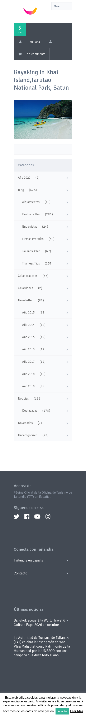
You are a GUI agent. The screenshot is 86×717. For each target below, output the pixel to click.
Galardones (25, 288)
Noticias (23, 398)
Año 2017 (28, 362)
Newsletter (25, 300)
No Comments (36, 54)
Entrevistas (29, 226)
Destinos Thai (31, 214)
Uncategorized (28, 435)
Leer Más (76, 711)
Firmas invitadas (33, 239)
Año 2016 (28, 349)
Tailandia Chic (31, 251)
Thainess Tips (31, 263)
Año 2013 (28, 312)
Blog (21, 190)
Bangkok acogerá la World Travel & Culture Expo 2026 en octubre (39, 622)
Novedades (25, 423)
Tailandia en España (28, 560)
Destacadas (29, 410)
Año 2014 (28, 325)
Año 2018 (28, 374)
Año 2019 (28, 386)
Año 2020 (24, 177)
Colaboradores (28, 276)
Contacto (20, 573)
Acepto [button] (62, 711)
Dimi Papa (33, 42)
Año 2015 (28, 337)
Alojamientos (31, 202)
